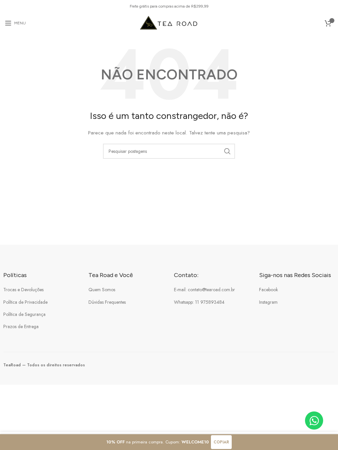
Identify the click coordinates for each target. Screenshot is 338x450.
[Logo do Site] (169, 22)
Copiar (221, 442)
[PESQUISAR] (227, 151)
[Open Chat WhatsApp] (314, 420)
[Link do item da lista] (41, 289)
